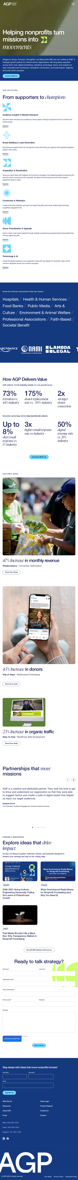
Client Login (44, 1101)
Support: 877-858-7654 (12, 1132)
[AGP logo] (10, 4)
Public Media (39, 305)
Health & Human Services (45, 299)
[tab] (32, 827)
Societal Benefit (16, 325)
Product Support (46, 1106)
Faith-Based (60, 319)
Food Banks (13, 305)
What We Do (7, 1101)
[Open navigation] (73, 4)
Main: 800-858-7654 (11, 1123)
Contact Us (44, 1111)
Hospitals (10, 299)
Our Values (48, 1177)
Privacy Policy (58, 1177)
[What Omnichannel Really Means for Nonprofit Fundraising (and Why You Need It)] (58, 882)
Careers (43, 1115)
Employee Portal (71, 1177)
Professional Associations (24, 319)
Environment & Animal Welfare (45, 312)
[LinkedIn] (4, 1139)
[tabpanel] (39, 1007)
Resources (7, 1106)
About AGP (7, 1111)
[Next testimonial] (73, 780)
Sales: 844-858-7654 (11, 1127)
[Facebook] (8, 1139)
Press (5, 1115)
